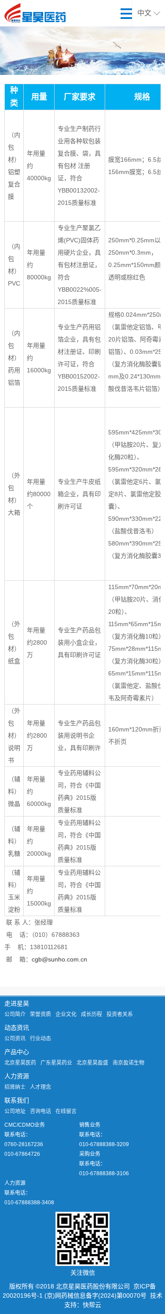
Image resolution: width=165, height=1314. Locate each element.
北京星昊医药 (20, 1063)
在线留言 (66, 1111)
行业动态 (40, 1039)
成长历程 (91, 1014)
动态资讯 (16, 1027)
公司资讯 (15, 1039)
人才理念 (40, 1087)
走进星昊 (16, 1003)
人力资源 (16, 1076)
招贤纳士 (15, 1087)
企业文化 (66, 1014)
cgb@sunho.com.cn (59, 959)
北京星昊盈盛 (92, 1063)
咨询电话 (40, 1111)
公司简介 (15, 1014)
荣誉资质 (40, 1014)
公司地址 (15, 1111)
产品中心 (16, 1051)
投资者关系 (119, 1014)
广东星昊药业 (56, 1063)
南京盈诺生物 (128, 1063)
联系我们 (16, 1100)
